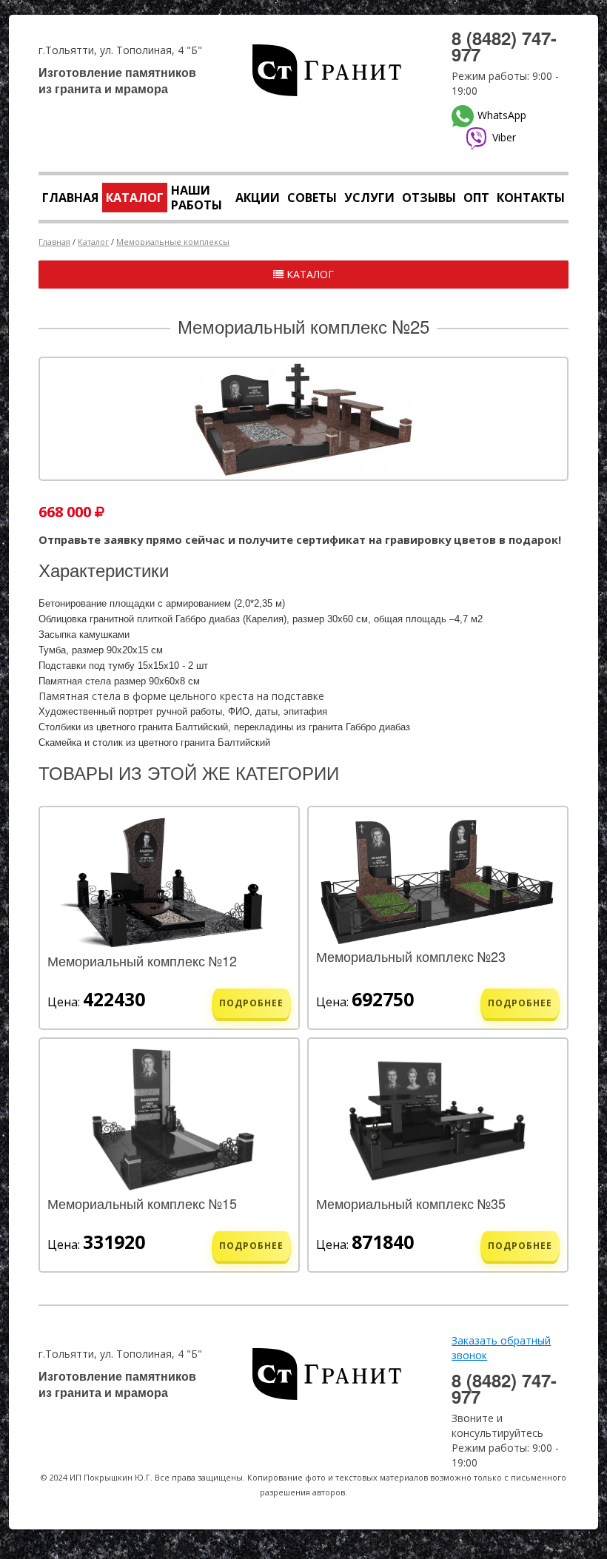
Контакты (531, 197)
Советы (312, 197)
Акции (257, 197)
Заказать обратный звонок (501, 1347)
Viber (504, 137)
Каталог (135, 197)
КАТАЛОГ (309, 274)
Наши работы (196, 197)
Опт (476, 197)
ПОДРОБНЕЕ (251, 1003)
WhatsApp (501, 115)
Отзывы (429, 197)
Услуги (369, 197)
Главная (70, 197)
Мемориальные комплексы (172, 241)
